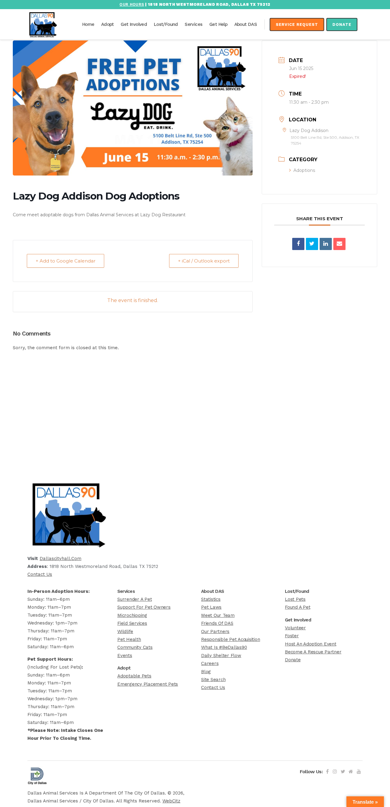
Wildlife (125, 631)
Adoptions (304, 170)
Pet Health (129, 639)
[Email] (339, 244)
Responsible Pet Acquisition (230, 639)
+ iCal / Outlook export (204, 261)
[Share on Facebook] (298, 244)
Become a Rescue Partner (313, 652)
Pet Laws (211, 607)
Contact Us (39, 574)
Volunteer (295, 628)
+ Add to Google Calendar (65, 261)
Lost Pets (295, 599)
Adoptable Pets (134, 676)
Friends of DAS (217, 623)
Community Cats (135, 647)
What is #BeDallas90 (224, 647)
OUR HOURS (131, 4)
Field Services (132, 623)
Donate (341, 24)
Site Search (213, 679)
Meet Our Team (218, 615)
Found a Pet (297, 607)
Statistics (211, 599)
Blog (206, 671)
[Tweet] (312, 244)
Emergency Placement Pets (147, 684)
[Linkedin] (326, 244)
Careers (209, 663)
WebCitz (171, 801)
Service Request (297, 24)
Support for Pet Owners (144, 607)
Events (124, 655)
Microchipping (132, 615)
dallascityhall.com (60, 558)
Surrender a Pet (134, 599)
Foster (292, 635)
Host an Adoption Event (310, 644)
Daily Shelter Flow (221, 655)
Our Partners (215, 631)
